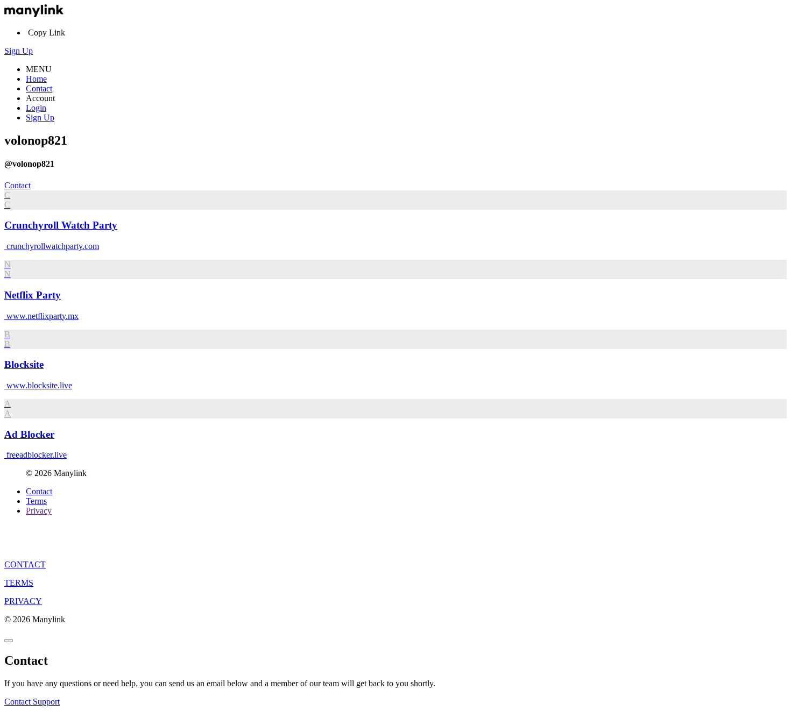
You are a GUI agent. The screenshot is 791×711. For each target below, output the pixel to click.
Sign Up (18, 50)
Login (36, 107)
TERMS (18, 582)
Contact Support (32, 701)
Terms (36, 501)
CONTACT (25, 564)
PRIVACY (23, 601)
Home (36, 78)
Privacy (39, 510)
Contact (39, 88)
